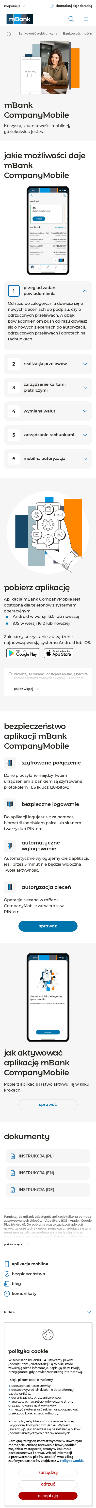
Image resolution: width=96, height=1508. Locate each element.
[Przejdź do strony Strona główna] (9, 34)
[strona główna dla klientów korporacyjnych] (19, 19)
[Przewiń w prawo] (88, 34)
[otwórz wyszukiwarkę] (71, 19)
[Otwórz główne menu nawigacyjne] (86, 19)
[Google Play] (23, 659)
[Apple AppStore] (59, 659)
